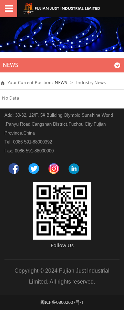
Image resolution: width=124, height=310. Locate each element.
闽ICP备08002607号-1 (62, 302)
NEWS (61, 82)
